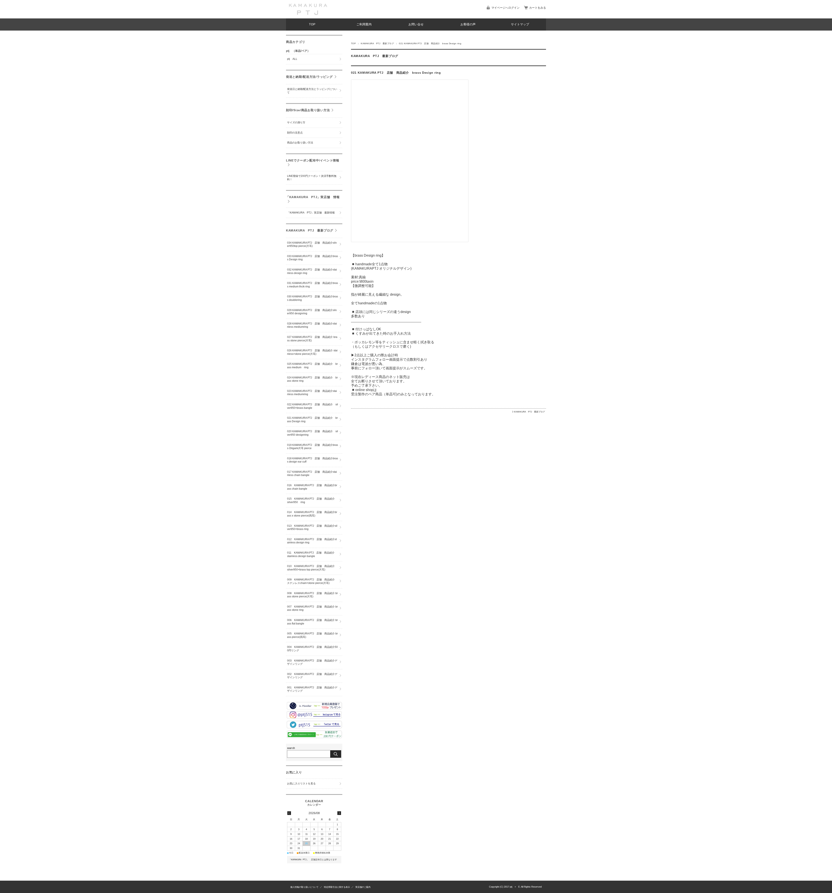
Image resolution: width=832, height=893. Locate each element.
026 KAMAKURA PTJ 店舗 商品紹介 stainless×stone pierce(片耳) (312, 352)
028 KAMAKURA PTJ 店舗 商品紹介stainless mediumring (312, 325)
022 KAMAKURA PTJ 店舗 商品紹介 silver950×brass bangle (312, 406)
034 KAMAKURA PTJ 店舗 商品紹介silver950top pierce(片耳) (312, 244)
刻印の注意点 (295, 132)
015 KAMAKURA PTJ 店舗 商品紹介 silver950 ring (312, 500)
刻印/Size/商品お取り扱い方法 (308, 110)
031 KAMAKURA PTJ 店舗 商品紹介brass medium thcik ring (312, 285)
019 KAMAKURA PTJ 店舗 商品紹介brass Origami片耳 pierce (312, 446)
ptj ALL (292, 58)
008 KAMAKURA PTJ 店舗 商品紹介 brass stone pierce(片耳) (312, 595)
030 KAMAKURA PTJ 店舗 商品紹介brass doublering (312, 298)
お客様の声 (468, 24)
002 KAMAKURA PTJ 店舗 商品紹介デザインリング (312, 676)
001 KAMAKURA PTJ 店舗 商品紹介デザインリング (312, 689)
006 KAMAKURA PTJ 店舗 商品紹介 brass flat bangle (312, 622)
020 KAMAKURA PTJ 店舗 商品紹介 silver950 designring (312, 433)
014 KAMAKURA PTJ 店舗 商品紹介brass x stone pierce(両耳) (312, 514)
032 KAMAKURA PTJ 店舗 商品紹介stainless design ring (312, 271)
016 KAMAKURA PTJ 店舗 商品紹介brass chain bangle (312, 487)
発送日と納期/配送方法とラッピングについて (312, 91)
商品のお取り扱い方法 (300, 142)
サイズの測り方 (296, 122)
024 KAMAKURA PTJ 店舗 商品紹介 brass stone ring (312, 379)
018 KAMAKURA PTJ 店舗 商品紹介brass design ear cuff (312, 460)
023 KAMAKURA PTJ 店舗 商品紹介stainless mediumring (312, 392)
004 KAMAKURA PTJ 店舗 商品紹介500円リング (312, 648)
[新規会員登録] (314, 708)
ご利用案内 (364, 24)
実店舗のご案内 (362, 887)
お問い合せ (416, 24)
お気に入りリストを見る (301, 783)
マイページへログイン (505, 7)
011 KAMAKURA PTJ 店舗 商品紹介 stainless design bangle (312, 554)
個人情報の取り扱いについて (304, 887)
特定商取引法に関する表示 (337, 887)
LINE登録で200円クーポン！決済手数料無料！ (311, 177)
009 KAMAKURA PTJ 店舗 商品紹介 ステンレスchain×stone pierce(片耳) (312, 581)
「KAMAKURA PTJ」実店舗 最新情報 (311, 212)
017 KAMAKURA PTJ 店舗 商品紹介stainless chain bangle (312, 473)
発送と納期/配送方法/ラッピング (309, 76)
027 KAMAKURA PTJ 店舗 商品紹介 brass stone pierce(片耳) (312, 339)
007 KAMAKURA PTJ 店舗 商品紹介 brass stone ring (312, 608)
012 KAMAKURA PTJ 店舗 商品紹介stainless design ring (312, 541)
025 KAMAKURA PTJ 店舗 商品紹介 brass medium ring (312, 365)
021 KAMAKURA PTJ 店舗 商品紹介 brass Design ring (396, 72)
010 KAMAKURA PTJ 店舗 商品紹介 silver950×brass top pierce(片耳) (312, 568)
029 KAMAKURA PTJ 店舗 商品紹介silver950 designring (312, 312)
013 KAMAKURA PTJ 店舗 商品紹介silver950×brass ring (312, 527)
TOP (312, 24)
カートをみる (537, 7)
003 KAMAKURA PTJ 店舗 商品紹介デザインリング (312, 662)
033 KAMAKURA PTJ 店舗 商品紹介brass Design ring (312, 258)
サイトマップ (520, 24)
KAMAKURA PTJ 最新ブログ (377, 43)
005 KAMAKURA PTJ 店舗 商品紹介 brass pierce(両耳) (312, 635)
